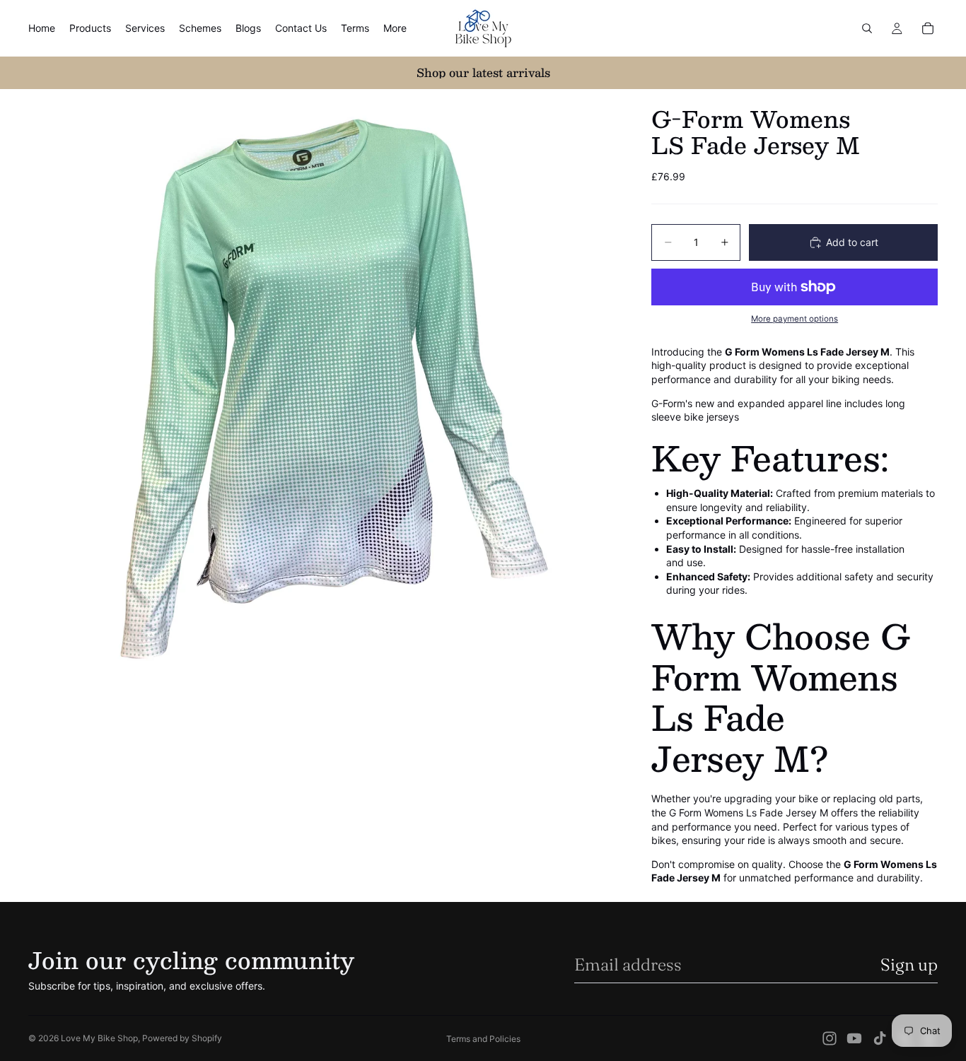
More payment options (794, 319)
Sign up (909, 964)
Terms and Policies (483, 1038)
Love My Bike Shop (99, 1038)
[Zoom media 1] (323, 384)
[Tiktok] (879, 1038)
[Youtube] (854, 1038)
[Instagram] (829, 1038)
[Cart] (927, 28)
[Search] (867, 28)
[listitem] (395, 28)
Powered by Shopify (182, 1038)
